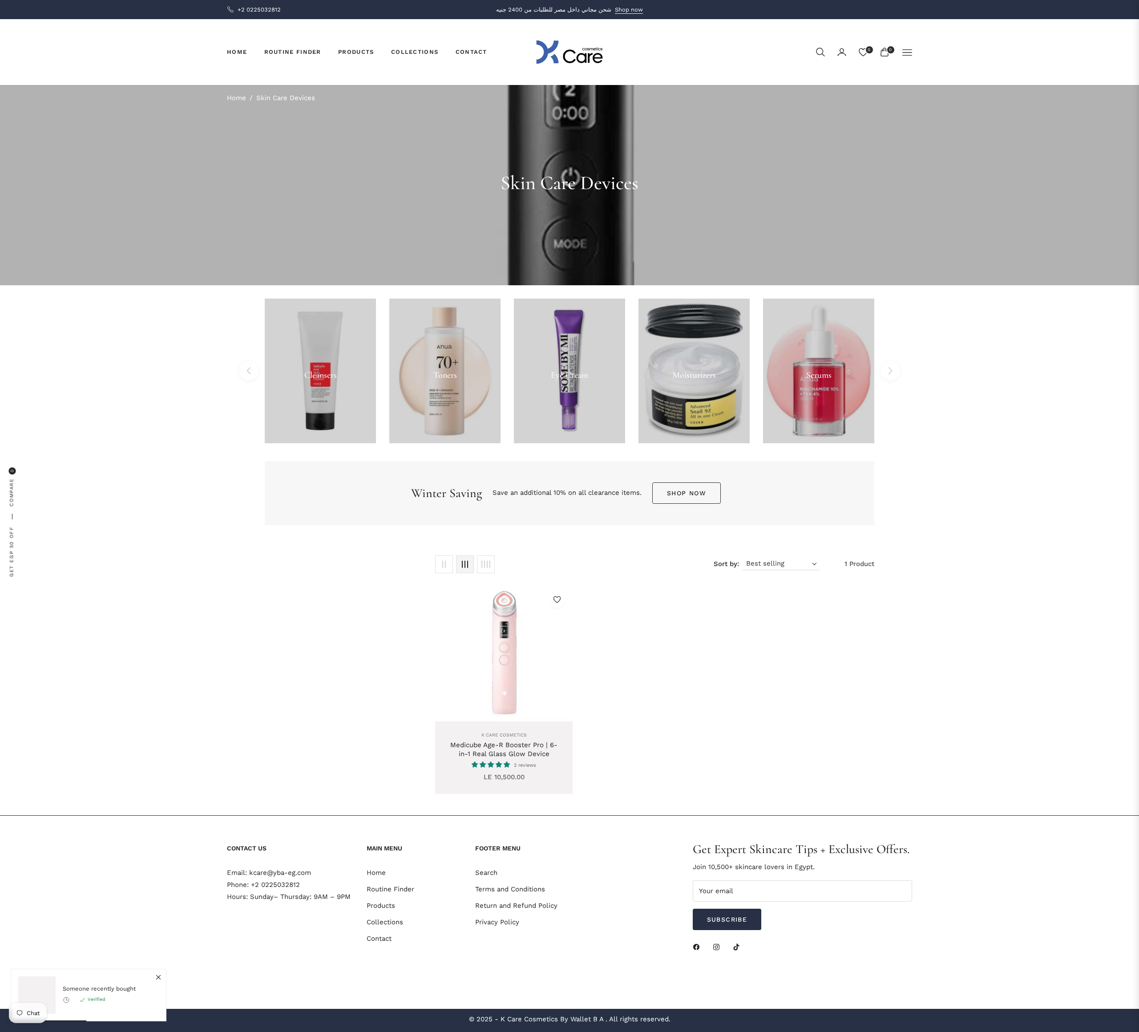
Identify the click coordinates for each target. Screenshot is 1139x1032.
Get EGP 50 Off (12, 551)
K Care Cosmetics (504, 735)
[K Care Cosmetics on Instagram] (718, 947)
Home (236, 98)
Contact (379, 939)
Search (486, 873)
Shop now (629, 9)
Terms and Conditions (510, 889)
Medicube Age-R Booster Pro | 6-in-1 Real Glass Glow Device (503, 749)
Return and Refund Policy (516, 906)
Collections (385, 922)
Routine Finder (390, 889)
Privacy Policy (497, 922)
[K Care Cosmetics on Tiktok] (738, 947)
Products (381, 906)
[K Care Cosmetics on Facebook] (698, 947)
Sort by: (726, 564)
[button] (820, 52)
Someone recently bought (99, 988)
